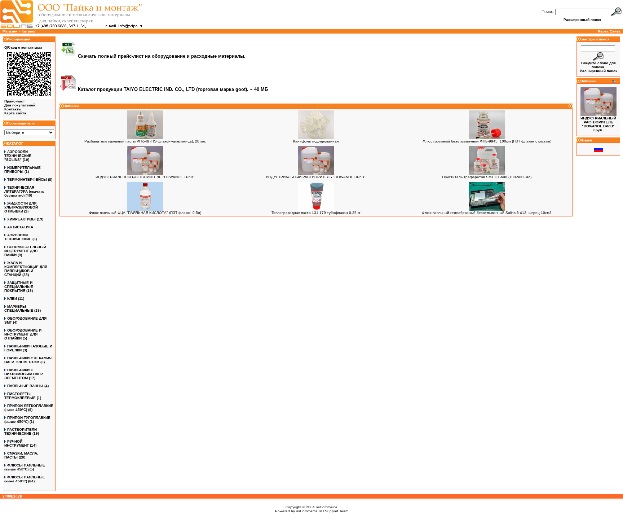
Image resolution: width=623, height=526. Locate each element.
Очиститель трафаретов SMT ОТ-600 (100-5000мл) (486, 177)
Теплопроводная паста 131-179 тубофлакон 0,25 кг (316, 213)
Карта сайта (15, 113)
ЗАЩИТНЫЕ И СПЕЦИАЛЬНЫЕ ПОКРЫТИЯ (18, 287)
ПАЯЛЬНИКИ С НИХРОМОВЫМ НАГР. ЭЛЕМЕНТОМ (24, 374)
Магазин (10, 31)
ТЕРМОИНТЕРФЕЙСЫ (27, 179)
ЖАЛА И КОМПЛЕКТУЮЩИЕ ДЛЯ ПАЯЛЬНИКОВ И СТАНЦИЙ (25, 269)
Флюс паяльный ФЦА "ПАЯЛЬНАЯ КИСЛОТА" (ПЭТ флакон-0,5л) (145, 213)
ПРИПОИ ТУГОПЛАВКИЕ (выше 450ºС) (27, 420)
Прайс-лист (14, 101)
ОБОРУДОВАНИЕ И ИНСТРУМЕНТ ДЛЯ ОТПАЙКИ (22, 334)
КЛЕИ (12, 299)
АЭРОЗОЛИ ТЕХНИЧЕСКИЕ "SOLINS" (17, 156)
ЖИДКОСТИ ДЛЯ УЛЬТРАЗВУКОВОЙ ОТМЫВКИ (21, 207)
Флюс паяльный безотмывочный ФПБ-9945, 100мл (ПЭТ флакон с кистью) (487, 141)
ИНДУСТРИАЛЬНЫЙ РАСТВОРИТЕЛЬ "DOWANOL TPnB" (145, 177)
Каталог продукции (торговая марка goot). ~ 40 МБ (173, 89)
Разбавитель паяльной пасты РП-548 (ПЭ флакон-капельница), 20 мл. (145, 141)
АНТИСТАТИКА (20, 227)
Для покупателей (19, 105)
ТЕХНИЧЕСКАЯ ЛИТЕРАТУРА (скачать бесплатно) (24, 191)
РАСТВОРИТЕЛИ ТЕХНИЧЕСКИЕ (20, 431)
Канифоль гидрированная (316, 141)
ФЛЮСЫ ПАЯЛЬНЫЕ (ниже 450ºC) (24, 479)
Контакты (13, 109)
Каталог (29, 31)
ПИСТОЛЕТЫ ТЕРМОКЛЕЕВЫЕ (20, 396)
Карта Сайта (609, 31)
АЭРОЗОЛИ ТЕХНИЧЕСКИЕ (17, 237)
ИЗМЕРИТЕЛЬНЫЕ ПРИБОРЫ (22, 170)
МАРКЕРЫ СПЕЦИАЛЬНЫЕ (18, 308)
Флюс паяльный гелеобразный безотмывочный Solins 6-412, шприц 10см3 (487, 213)
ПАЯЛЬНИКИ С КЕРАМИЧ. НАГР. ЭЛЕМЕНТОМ (28, 360)
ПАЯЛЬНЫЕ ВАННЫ (25, 386)
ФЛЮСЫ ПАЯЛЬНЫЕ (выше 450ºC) (24, 467)
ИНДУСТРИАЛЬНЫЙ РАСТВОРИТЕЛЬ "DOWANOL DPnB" (316, 177)
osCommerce (326, 507)
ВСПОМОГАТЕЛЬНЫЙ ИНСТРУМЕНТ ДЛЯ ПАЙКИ (25, 251)
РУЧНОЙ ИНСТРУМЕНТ (16, 443)
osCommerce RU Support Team (322, 511)
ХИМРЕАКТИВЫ (21, 219)
